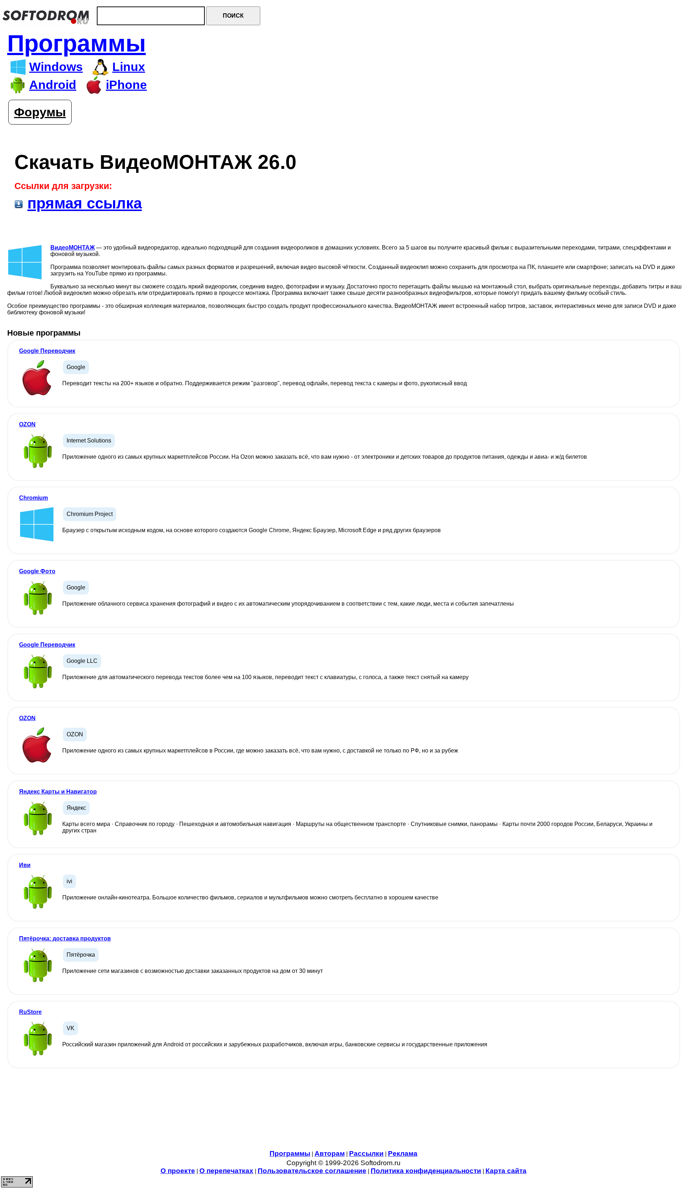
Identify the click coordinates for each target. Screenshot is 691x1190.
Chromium (33, 498)
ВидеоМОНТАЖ (72, 247)
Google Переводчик (47, 351)
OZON (27, 424)
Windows (56, 66)
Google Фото (37, 571)
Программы (76, 43)
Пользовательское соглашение (312, 1171)
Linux (128, 66)
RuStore (30, 1012)
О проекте (178, 1171)
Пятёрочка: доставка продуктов (65, 938)
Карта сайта (506, 1171)
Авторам (330, 1153)
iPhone (126, 84)
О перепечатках (226, 1171)
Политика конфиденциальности (426, 1171)
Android (52, 84)
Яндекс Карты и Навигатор (58, 792)
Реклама (402, 1153)
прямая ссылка (84, 203)
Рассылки (366, 1153)
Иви (25, 865)
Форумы (40, 112)
